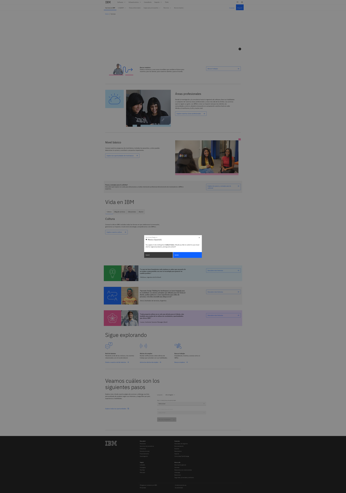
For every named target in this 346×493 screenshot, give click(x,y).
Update (177, 255)
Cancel (148, 255)
